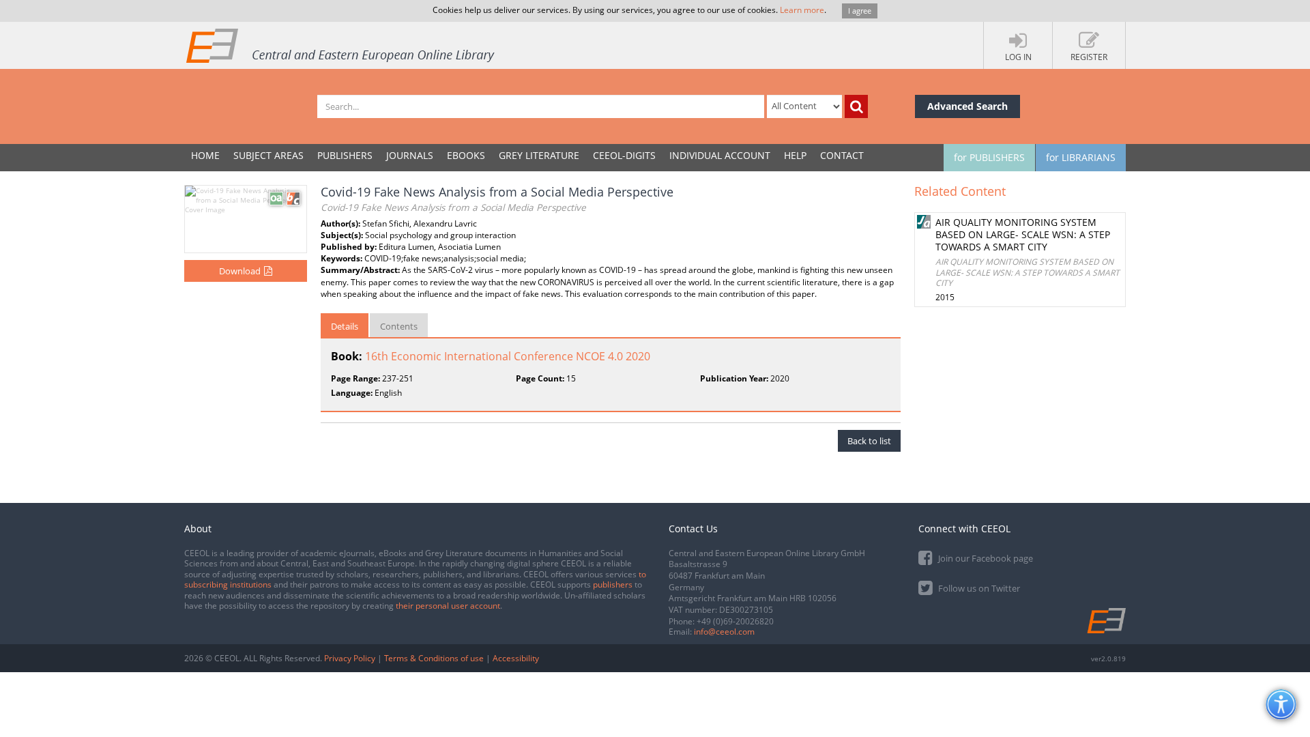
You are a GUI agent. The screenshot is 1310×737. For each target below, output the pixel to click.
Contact (842, 155)
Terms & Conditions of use (434, 658)
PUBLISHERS (345, 155)
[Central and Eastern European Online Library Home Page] (341, 45)
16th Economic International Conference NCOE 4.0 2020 (507, 356)
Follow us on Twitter (978, 588)
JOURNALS (409, 155)
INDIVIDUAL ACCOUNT (719, 155)
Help (795, 155)
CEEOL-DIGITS (624, 155)
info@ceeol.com (724, 631)
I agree (859, 10)
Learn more (802, 10)
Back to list (869, 441)
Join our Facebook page (984, 558)
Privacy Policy (349, 658)
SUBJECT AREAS (268, 155)
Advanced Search (967, 106)
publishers (612, 584)
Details (344, 326)
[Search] (856, 106)
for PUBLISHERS (989, 157)
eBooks (466, 155)
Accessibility (516, 658)
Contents (399, 326)
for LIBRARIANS (1081, 157)
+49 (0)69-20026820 (735, 621)
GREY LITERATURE (539, 155)
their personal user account (448, 605)
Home (205, 155)
